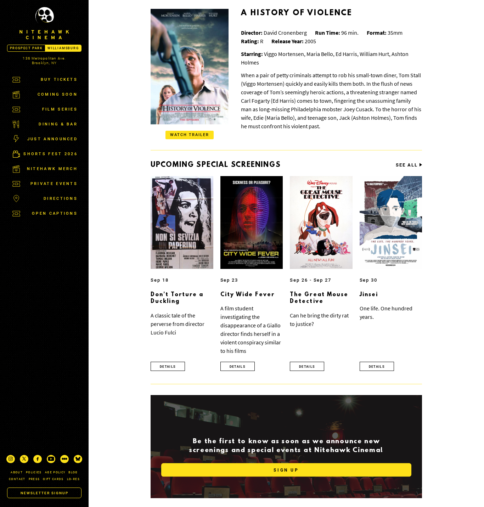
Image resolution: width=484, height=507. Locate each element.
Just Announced (52, 139)
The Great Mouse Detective (319, 298)
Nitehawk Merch (52, 169)
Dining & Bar (58, 124)
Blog (73, 472)
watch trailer (189, 135)
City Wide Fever (247, 295)
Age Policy (55, 472)
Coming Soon (58, 94)
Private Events (54, 183)
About (17, 472)
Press (34, 479)
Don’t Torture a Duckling (177, 298)
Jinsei (369, 295)
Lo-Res (73, 479)
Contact (17, 479)
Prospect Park (26, 48)
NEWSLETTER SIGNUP (44, 493)
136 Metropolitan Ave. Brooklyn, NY (44, 60)
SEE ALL (407, 165)
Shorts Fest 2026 (50, 154)
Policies (34, 472)
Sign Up (286, 470)
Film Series (60, 109)
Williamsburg (63, 48)
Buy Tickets (59, 79)
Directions (61, 198)
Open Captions (55, 213)
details (168, 366)
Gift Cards (53, 479)
